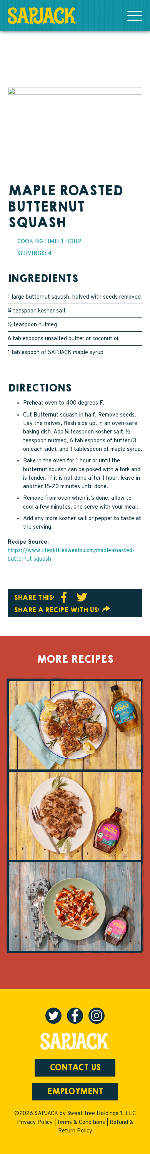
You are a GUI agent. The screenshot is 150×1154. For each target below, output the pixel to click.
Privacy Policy (35, 1122)
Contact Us (75, 1067)
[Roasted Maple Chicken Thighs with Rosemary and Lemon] (75, 725)
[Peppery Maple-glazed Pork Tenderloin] (75, 816)
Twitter (82, 597)
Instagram (96, 1016)
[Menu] (134, 15)
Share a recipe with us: (57, 610)
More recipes (75, 659)
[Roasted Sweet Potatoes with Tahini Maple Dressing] (75, 906)
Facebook (64, 597)
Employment (75, 1091)
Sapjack (42, 15)
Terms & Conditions (81, 1122)
